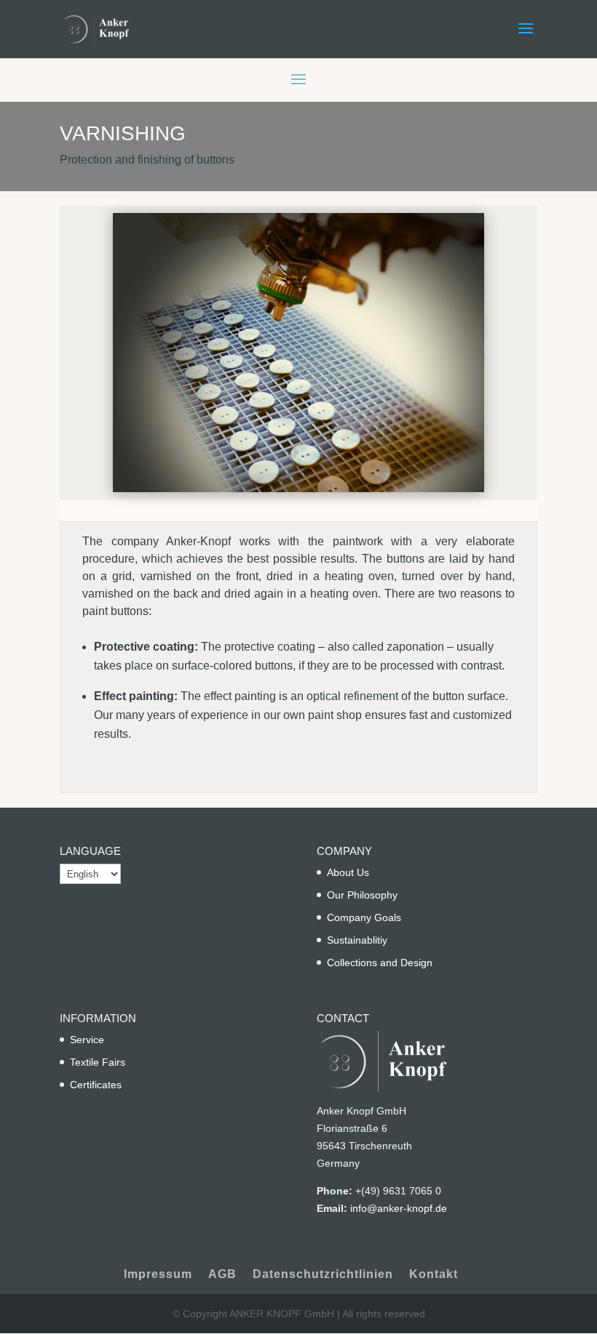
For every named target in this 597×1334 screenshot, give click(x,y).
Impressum (158, 1274)
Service (87, 1039)
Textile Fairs (97, 1062)
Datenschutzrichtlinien (323, 1274)
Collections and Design (379, 962)
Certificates (96, 1084)
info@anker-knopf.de (398, 1208)
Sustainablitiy (357, 940)
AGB (222, 1274)
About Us (348, 872)
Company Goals (364, 917)
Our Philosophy (362, 895)
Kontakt (433, 1274)
